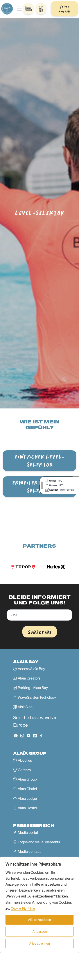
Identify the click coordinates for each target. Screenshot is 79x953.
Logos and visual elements (39, 842)
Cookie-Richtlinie (23, 909)
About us (25, 760)
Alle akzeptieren (39, 920)
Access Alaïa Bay (31, 669)
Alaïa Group (27, 779)
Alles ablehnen (39, 944)
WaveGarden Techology (37, 697)
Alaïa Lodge (27, 798)
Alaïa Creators (29, 678)
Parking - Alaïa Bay (33, 687)
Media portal (28, 832)
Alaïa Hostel (27, 808)
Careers (24, 770)
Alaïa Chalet (27, 789)
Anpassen (39, 932)
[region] (39, 905)
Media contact (29, 851)
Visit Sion (25, 707)
